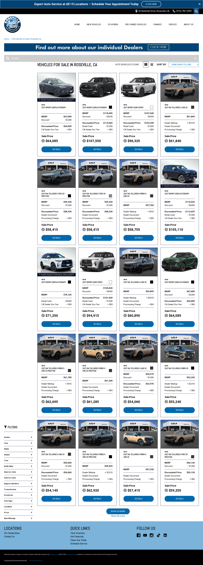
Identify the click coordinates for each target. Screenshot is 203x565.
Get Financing (76, 536)
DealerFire (53, 554)
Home (77, 24)
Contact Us (9, 536)
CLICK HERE (151, 4)
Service (173, 24)
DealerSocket (72, 554)
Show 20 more (118, 511)
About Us (188, 24)
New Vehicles (94, 24)
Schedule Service (78, 543)
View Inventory (77, 533)
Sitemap (40, 561)
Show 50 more (118, 516)
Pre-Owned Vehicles (135, 24)
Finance (157, 24)
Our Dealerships (12, 533)
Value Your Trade (78, 540)
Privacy (32, 561)
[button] (196, 11)
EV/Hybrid (113, 24)
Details (56, 149)
